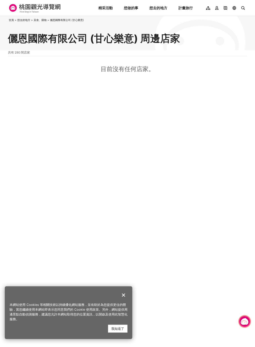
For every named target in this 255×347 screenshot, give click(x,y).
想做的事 (131, 8)
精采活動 (105, 8)
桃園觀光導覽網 (34, 8)
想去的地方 (158, 8)
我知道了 (117, 328)
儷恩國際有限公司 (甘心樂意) (67, 20)
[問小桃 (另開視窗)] (244, 321)
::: (7, 20)
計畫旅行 (185, 8)
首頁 (11, 20)
